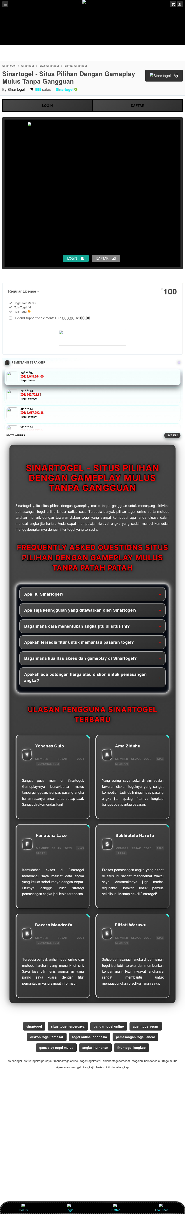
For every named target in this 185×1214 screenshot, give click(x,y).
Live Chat (161, 1210)
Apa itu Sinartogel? (44, 594)
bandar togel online (109, 1026)
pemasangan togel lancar (135, 1037)
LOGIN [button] (72, 258)
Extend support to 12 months (52, 318)
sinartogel (34, 1026)
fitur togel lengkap (131, 1047)
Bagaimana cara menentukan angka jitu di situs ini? (77, 626)
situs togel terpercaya (68, 1026)
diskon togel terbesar (46, 1037)
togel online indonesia (89, 1037)
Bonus (23, 1210)
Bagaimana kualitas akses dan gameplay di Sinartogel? (80, 658)
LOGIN (47, 105)
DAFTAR (137, 105)
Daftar (115, 1210)
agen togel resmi (146, 1026)
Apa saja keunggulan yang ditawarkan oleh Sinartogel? (80, 610)
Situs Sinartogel (49, 65)
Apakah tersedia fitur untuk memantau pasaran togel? (79, 642)
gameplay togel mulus (56, 1047)
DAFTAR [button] (102, 258)
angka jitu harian (95, 1047)
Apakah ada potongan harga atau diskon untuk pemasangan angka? (85, 677)
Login (69, 1210)
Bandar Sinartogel (76, 65)
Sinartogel (27, 65)
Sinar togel (9, 65)
